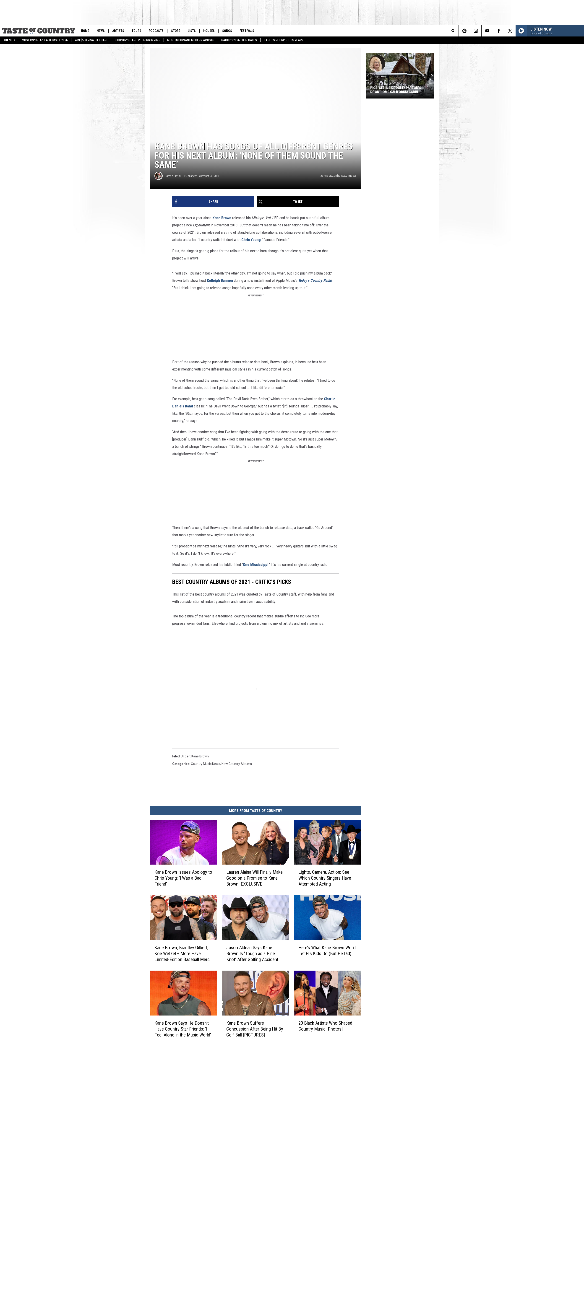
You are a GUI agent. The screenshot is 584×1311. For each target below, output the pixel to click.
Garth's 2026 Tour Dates (239, 40)
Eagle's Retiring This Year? (283, 40)
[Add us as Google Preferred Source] (464, 30)
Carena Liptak (172, 176)
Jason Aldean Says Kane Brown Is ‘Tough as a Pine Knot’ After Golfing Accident (252, 953)
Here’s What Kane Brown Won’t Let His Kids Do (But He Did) (327, 950)
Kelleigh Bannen (220, 280)
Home (85, 31)
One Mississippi (255, 564)
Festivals (247, 31)
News (101, 31)
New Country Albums (237, 764)
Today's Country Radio (315, 280)
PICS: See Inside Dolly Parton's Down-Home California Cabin (395, 90)
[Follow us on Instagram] (475, 30)
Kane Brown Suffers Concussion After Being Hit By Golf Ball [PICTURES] (254, 1029)
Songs (227, 31)
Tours (136, 31)
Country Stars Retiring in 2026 (137, 40)
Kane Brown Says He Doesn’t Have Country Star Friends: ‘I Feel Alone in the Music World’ (182, 1029)
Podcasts (156, 31)
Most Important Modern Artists (190, 40)
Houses (209, 31)
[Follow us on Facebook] (498, 30)
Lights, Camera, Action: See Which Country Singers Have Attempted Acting (324, 878)
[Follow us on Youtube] (487, 30)
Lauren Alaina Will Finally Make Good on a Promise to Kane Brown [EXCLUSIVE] (254, 878)
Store (175, 31)
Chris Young (251, 239)
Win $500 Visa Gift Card (91, 40)
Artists (118, 31)
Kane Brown (221, 217)
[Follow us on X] (510, 30)
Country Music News (205, 764)
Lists (192, 31)
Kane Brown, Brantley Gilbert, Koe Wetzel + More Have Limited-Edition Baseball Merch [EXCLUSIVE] (183, 953)
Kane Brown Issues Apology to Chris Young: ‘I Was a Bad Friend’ (183, 878)
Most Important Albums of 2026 (45, 40)
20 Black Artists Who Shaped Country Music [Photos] (325, 1026)
